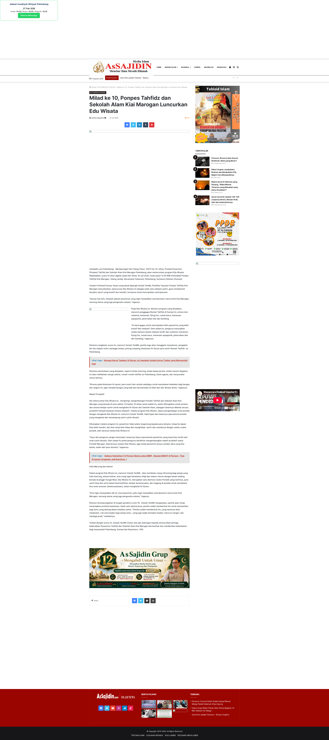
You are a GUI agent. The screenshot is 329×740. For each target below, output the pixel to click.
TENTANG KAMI (137, 735)
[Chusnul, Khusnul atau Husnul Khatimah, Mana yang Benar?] (202, 161)
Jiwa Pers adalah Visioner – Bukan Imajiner (210, 715)
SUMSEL (197, 67)
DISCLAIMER (170, 735)
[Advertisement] (164, 40)
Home (93, 87)
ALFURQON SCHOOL (107, 87)
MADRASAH (221, 67)
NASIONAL (185, 67)
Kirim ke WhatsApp (29, 15)
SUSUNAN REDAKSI (154, 735)
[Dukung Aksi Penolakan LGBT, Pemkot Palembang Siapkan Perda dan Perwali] (148, 704)
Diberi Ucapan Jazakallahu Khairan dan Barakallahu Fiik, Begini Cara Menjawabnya (224, 172)
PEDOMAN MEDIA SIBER (187, 735)
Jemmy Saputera (97, 118)
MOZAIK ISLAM (170, 67)
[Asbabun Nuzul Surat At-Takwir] (180, 713)
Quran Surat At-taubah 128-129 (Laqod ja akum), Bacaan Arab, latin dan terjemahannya (225, 199)
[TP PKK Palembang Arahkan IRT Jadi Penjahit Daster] (180, 704)
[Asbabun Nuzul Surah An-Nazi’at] (164, 713)
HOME (159, 67)
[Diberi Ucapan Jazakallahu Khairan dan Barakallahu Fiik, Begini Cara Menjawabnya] (202, 173)
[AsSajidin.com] (121, 67)
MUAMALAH (208, 67)
